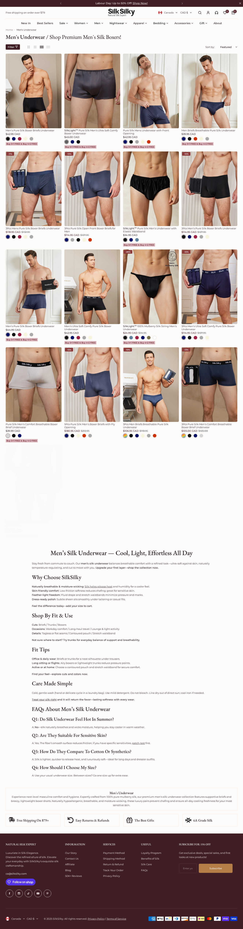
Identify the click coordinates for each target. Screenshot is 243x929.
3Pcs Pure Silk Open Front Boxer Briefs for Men (89, 230)
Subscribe (215, 868)
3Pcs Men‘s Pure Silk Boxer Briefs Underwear (208, 228)
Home (9, 29)
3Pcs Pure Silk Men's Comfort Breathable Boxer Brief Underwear (206, 426)
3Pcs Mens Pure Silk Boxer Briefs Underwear (33, 228)
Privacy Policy (111, 875)
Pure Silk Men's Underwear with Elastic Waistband (150, 230)
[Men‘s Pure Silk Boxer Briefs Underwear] (34, 91)
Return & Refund (113, 864)
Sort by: (210, 47)
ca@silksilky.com (16, 873)
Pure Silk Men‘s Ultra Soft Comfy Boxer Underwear (91, 132)
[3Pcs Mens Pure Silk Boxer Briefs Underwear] (34, 188)
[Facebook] (9, 893)
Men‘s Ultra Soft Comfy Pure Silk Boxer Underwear (87, 328)
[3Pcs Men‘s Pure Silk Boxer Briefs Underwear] (209, 188)
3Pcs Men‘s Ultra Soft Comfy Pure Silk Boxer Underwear (207, 328)
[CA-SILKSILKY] (121, 13)
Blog (68, 870)
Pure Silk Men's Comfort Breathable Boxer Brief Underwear (32, 426)
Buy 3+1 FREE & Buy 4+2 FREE (21, 144)
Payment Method (114, 852)
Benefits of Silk (150, 858)
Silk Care (146, 864)
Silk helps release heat (98, 586)
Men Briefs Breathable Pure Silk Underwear (208, 130)
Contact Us (71, 858)
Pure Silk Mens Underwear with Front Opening (146, 132)
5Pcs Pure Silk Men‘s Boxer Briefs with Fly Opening (89, 426)
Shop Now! (140, 3)
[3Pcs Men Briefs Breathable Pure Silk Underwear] (151, 384)
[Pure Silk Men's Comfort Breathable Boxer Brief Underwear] (34, 384)
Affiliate (70, 864)
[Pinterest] (47, 893)
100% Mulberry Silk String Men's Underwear (150, 328)
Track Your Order (113, 870)
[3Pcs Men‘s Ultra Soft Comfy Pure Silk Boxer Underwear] (209, 286)
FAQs (144, 870)
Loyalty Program (151, 852)
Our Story (71, 852)
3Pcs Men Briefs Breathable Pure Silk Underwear (145, 426)
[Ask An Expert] (216, 12)
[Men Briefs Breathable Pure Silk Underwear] (209, 91)
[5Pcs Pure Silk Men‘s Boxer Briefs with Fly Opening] (92, 384)
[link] (216, 12)
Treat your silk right (44, 699)
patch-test (138, 743)
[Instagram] (19, 893)
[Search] (200, 12)
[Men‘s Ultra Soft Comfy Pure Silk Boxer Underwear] (92, 286)
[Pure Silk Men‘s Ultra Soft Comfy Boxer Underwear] (92, 91)
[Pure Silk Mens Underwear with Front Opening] (151, 91)
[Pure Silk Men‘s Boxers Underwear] (34, 482)
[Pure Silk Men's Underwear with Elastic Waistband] (151, 188)
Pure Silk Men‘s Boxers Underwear (27, 522)
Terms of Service (116, 918)
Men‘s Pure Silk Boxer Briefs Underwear (30, 130)
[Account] (208, 12)
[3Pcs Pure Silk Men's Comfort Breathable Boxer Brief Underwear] (209, 384)
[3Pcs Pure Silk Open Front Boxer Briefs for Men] (92, 188)
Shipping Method (114, 858)
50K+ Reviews (73, 875)
